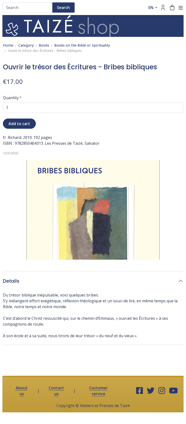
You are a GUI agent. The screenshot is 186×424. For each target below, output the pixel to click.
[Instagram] (161, 391)
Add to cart (19, 123)
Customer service (98, 390)
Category (26, 45)
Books (44, 45)
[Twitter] (151, 391)
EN (151, 7)
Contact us (56, 390)
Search (63, 7)
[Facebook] (139, 391)
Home (8, 45)
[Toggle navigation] (181, 8)
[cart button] (172, 7)
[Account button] (163, 7)
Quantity (11, 97)
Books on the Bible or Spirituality (82, 45)
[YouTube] (173, 391)
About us (22, 390)
